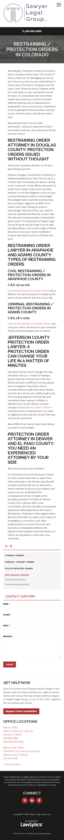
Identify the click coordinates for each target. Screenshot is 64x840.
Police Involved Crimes (19, 569)
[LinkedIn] (32, 800)
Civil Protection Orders (15, 579)
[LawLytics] (32, 824)
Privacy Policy (33, 833)
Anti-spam (45, 833)
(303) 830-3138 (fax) (13, 741)
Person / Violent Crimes (20, 562)
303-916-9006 (10, 758)
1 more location (11, 764)
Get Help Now (16, 683)
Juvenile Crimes (14, 556)
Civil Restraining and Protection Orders (28, 290)
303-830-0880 (33, 31)
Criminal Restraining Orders (17, 584)
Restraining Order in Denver (36, 407)
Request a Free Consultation (21, 711)
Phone (7, 615)
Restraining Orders (17, 575)
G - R (8, 546)
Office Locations (20, 721)
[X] (25, 800)
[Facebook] (39, 800)
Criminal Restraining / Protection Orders (29, 323)
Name (6, 604)
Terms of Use (20, 833)
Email (6, 626)
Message (8, 636)
